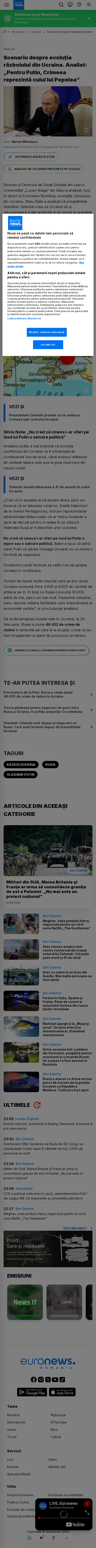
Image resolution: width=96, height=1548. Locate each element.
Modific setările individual (47, 332)
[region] (48, 285)
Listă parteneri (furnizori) (24, 318)
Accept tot (48, 344)
